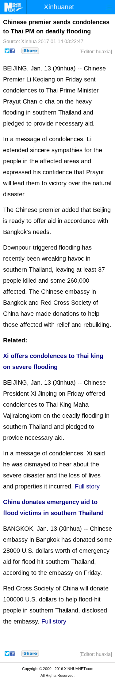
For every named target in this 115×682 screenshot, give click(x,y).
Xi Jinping (44, 393)
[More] (30, 50)
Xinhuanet (59, 7)
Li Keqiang (40, 79)
